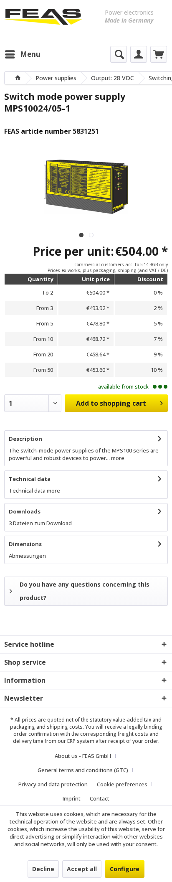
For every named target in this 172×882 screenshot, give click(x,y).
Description (25, 438)
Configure (124, 869)
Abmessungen (27, 555)
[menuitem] (22, 54)
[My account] (138, 54)
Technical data (30, 479)
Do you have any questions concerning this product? (84, 591)
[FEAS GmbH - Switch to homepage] (43, 21)
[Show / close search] (118, 54)
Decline (43, 869)
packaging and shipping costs (46, 726)
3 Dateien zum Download (40, 523)
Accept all (82, 869)
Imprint (72, 798)
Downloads (24, 511)
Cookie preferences (122, 784)
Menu (30, 54)
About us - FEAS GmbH (83, 756)
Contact (99, 798)
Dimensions (25, 544)
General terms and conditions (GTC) (83, 770)
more (117, 458)
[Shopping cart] (158, 54)
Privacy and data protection (53, 784)
